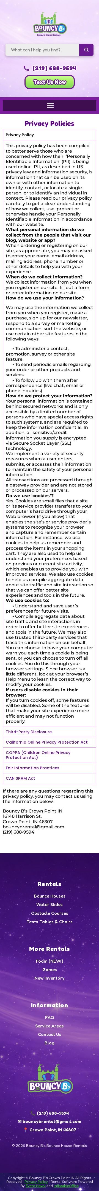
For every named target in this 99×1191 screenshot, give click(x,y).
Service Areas (49, 1026)
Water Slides (49, 904)
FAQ (49, 1017)
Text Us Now (49, 82)
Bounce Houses (49, 896)
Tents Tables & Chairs (49, 921)
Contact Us (49, 1034)
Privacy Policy (36, 1182)
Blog (49, 1043)
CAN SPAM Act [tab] (20, 778)
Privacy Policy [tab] (20, 135)
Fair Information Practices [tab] (32, 768)
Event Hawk (36, 1186)
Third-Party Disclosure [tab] (29, 732)
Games (49, 969)
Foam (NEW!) (49, 961)
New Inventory (50, 978)
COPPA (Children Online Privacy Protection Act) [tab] (38, 755)
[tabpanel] (49, 433)
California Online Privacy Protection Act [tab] (47, 742)
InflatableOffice (66, 1186)
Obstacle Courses (49, 913)
